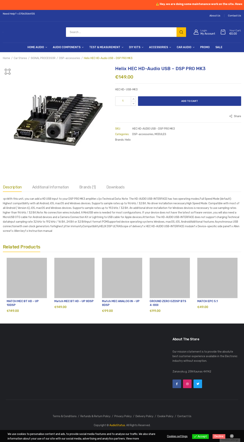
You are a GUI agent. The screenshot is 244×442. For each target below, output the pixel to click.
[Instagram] (187, 384)
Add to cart (189, 101)
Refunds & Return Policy (95, 416)
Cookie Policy (165, 416)
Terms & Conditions (65, 416)
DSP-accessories (69, 58)
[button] (7, 72)
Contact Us (184, 416)
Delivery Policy (144, 416)
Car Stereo (20, 58)
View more (132, 438)
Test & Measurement (104, 47)
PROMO (205, 47)
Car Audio (184, 47)
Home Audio (35, 47)
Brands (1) (87, 187)
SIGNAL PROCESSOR (43, 58)
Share (237, 116)
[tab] (12, 188)
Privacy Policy (123, 416)
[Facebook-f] (177, 384)
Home (6, 58)
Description (12, 187)
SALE (218, 47)
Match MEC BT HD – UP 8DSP (74, 301)
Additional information (50, 187)
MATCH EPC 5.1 (207, 301)
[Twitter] (197, 384)
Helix (128, 139)
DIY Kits (134, 47)
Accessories (158, 47)
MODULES (160, 134)
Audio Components (66, 47)
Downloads (115, 187)
